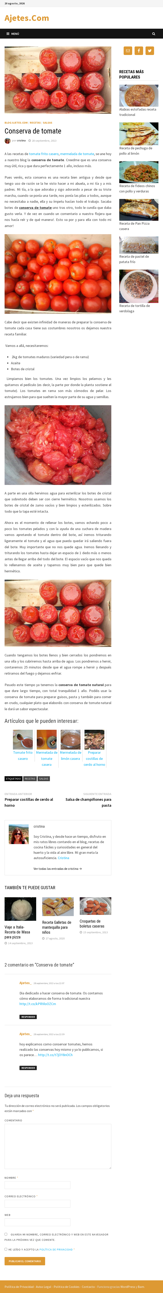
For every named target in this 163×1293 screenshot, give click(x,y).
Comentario (13, 1120)
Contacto (88, 1287)
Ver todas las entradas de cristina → (58, 869)
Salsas (47, 122)
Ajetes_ (25, 983)
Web (7, 1215)
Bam (141, 1287)
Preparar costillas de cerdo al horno (94, 758)
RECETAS (35, 122)
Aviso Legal (43, 1287)
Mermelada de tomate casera (46, 758)
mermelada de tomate (77, 153)
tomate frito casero (44, 153)
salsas (43, 778)
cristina (21, 140)
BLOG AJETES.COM (16, 122)
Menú (15, 34)
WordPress (127, 1287)
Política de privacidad (56, 1249)
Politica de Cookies (67, 1287)
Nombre (11, 1177)
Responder (28, 1016)
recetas (30, 778)
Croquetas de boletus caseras (92, 924)
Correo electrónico (21, 1196)
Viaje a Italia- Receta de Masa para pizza (17, 932)
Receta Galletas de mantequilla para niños (56, 927)
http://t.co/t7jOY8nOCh (55, 1055)
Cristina (63, 858)
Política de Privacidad (19, 1287)
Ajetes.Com (27, 17)
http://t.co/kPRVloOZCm (37, 1003)
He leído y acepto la (42, 1249)
